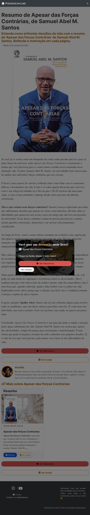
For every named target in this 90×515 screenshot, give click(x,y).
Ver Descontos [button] (46, 263)
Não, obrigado (26, 270)
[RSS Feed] (87, 3)
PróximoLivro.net (15, 3)
